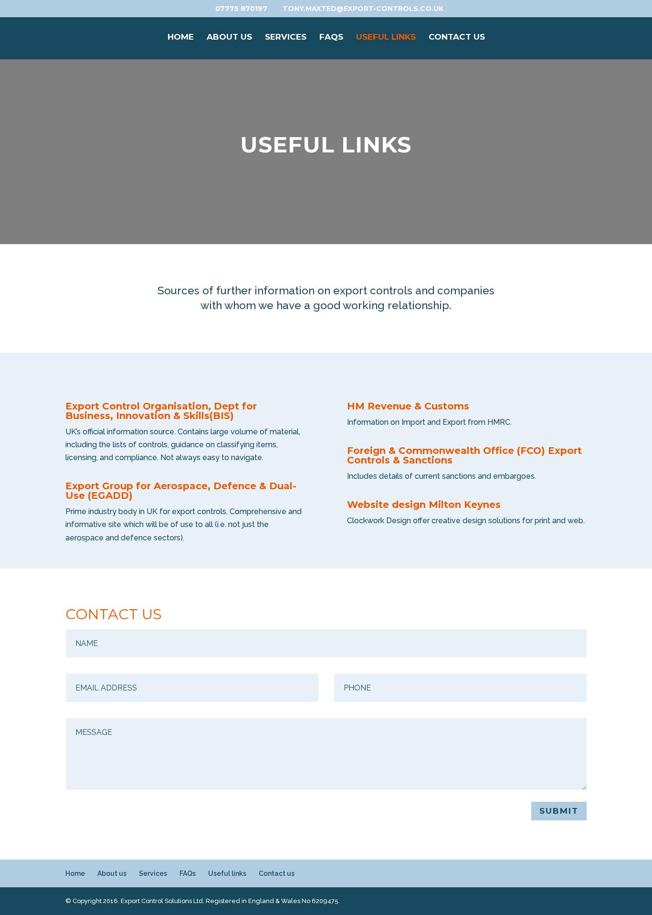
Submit (558, 811)
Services (285, 37)
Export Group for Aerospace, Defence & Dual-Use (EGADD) (180, 490)
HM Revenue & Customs (408, 406)
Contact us (457, 37)
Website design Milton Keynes (424, 504)
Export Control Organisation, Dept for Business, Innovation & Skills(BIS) (161, 410)
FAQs (331, 37)
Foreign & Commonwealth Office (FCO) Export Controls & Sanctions (464, 455)
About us (229, 37)
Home (181, 37)
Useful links (386, 37)
